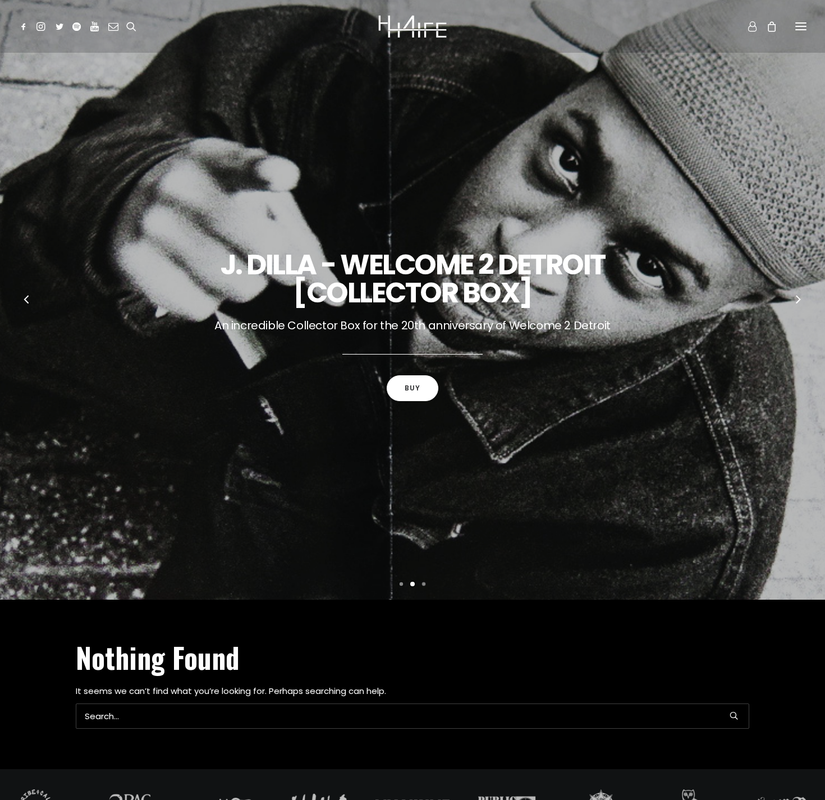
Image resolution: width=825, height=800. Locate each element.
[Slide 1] (401, 584)
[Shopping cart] (767, 26)
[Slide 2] (412, 584)
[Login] (747, 26)
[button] (26, 26)
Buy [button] (413, 388)
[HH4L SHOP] (412, 26)
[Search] (412, 716)
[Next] (798, 301)
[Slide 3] (423, 584)
